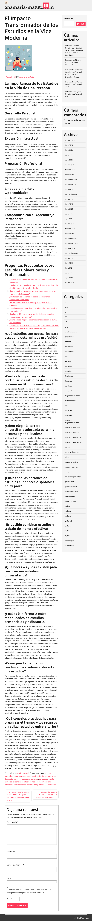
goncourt (68, 391)
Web (9, 878)
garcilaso (68, 386)
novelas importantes (73, 477)
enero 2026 (69, 174)
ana (66, 327)
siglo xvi (68, 516)
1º (66, 302)
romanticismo (70, 501)
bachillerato (69, 337)
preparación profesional (37, 784)
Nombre (11, 851)
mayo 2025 (69, 214)
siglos (67, 536)
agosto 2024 (70, 258)
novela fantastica (71, 462)
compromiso (50, 776)
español (68, 361)
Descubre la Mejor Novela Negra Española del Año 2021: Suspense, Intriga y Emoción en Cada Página (74, 50)
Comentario (12, 822)
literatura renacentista (73, 442)
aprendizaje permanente (15, 776)
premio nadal (70, 481)
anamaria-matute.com (29, 7)
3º (66, 317)
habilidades (36, 781)
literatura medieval (72, 427)
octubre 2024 (70, 248)
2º (66, 312)
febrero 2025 (70, 228)
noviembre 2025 (71, 184)
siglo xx (68, 526)
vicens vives (69, 545)
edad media (69, 351)
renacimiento (70, 496)
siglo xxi (68, 531)
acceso (48, 773)
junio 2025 (69, 209)
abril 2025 (69, 219)
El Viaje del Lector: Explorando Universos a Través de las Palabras (46, 794)
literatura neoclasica (73, 437)
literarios (68, 415)
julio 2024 (69, 263)
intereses (9, 784)
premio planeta (71, 486)
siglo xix (68, 506)
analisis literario (71, 332)
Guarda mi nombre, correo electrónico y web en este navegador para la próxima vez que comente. (29, 891)
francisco (68, 381)
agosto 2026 (70, 140)
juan (66, 405)
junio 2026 (69, 150)
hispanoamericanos (72, 396)
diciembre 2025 (71, 179)
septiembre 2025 (71, 194)
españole (68, 371)
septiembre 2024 (71, 253)
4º (66, 322)
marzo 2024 (69, 283)
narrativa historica (72, 452)
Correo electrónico (15, 864)
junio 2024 (69, 268)
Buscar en (68, 18)
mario (67, 447)
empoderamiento (46, 779)
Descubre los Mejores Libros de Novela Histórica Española (73, 62)
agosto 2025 (70, 199)
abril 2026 (69, 160)
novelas (68, 472)
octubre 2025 (70, 189)
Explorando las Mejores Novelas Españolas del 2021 (74, 84)
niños (67, 457)
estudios (8, 781)
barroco (68, 341)
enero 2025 (69, 233)
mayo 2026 (69, 155)
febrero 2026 (70, 170)
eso (66, 356)
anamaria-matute (26, 77)
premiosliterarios (71, 491)
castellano (69, 346)
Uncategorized (22, 773)
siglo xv (68, 511)
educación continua (30, 779)
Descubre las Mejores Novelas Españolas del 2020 (73, 93)
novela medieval (71, 467)
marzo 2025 (69, 224)
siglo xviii (68, 521)
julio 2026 (69, 145)
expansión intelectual (22, 781)
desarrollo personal (13, 779)
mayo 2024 (69, 273)
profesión (52, 784)
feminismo (69, 376)
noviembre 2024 (71, 243)
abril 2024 (69, 278)
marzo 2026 (69, 165)
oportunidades (20, 784)
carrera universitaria (35, 776)
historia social (70, 400)
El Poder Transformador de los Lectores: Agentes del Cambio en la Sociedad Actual (17, 796)
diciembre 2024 (71, 238)
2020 (67, 307)
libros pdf (68, 410)
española (68, 366)
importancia (47, 781)
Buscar (80, 24)
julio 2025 (69, 204)
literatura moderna (72, 432)
